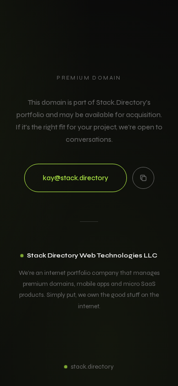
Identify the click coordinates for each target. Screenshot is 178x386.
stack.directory (92, 366)
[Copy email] (143, 178)
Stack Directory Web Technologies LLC (92, 255)
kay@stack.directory (75, 177)
